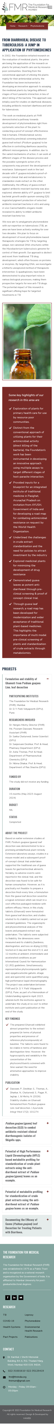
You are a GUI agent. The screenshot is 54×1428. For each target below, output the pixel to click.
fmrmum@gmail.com (19, 1380)
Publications (31, 1337)
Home (12, 26)
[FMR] (25, 7)
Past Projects (10, 1337)
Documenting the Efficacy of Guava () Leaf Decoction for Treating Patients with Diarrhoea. (23, 1226)
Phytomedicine (32, 1321)
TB (4, 1315)
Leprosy (29, 1315)
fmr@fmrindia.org (17, 1377)
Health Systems (11, 1327)
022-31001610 (17, 1370)
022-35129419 (35, 1370)
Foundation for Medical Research (36, 1410)
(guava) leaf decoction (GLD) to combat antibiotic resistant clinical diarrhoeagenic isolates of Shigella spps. (21, 1131)
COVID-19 (8, 1321)
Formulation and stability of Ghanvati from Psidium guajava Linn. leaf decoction (22, 683)
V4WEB (27, 1418)
